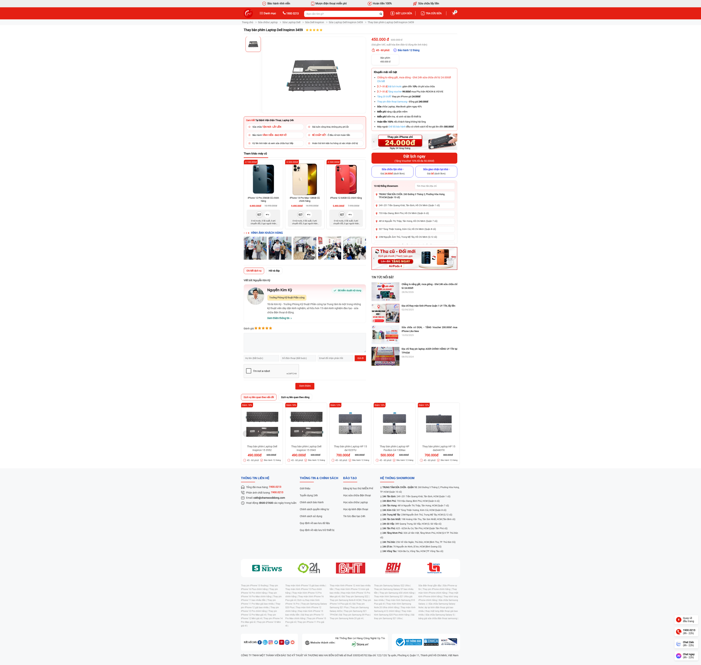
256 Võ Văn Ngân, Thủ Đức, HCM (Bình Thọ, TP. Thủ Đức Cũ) (418, 542)
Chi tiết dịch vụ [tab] (253, 270)
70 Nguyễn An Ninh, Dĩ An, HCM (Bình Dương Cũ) (411, 546)
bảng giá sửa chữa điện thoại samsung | (438, 618)
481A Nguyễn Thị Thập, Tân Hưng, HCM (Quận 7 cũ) (415, 505)
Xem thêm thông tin (278, 318)
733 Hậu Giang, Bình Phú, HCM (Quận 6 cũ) (411, 501)
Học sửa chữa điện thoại (357, 495)
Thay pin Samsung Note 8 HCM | (346, 600)
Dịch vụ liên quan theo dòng (295, 397)
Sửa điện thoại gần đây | (430, 585)
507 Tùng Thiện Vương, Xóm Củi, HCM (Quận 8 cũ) (414, 510)
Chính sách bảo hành (312, 502)
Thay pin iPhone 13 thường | (255, 585)
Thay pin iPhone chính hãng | (437, 589)
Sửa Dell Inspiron (314, 22)
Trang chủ (247, 22)
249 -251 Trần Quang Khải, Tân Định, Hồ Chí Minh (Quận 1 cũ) (409, 205)
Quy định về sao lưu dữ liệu (315, 523)
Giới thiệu (305, 488)
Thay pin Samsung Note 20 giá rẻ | (347, 618)
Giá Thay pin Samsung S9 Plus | (355, 615)
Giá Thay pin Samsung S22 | (355, 596)
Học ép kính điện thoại (355, 509)
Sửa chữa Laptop (268, 22)
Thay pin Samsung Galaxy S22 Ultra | (392, 585)
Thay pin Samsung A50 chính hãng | (397, 593)
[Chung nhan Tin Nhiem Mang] (448, 642)
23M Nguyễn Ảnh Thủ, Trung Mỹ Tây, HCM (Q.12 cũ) (417, 514)
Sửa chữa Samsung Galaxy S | (440, 615)
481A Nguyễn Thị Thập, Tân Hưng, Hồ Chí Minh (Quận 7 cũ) (408, 221)
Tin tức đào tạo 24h (354, 516)
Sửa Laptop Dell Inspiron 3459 (346, 22)
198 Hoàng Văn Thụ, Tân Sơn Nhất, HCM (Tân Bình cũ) (418, 519)
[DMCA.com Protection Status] (431, 642)
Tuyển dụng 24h (309, 495)
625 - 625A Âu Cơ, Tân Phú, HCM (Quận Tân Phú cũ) (414, 528)
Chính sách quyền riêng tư (314, 509)
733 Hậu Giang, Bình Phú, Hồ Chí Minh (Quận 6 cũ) (404, 213)
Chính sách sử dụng (311, 516)
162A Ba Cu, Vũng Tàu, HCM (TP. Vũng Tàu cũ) (412, 551)
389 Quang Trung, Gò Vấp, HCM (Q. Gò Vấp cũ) (411, 524)
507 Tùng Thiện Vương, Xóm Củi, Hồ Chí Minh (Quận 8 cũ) (407, 229)
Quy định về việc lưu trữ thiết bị (317, 530)
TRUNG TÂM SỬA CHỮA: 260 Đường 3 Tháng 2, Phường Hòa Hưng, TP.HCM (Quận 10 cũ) (412, 196)
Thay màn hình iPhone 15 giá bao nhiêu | (305, 585)
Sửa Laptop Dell (291, 22)
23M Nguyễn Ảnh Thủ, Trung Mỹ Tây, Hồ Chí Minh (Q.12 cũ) (408, 237)
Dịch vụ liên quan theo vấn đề (259, 397)
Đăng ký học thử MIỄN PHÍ (358, 488)
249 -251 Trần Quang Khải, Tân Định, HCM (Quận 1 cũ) (416, 496)
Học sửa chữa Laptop (355, 502)
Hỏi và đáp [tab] (274, 270)
